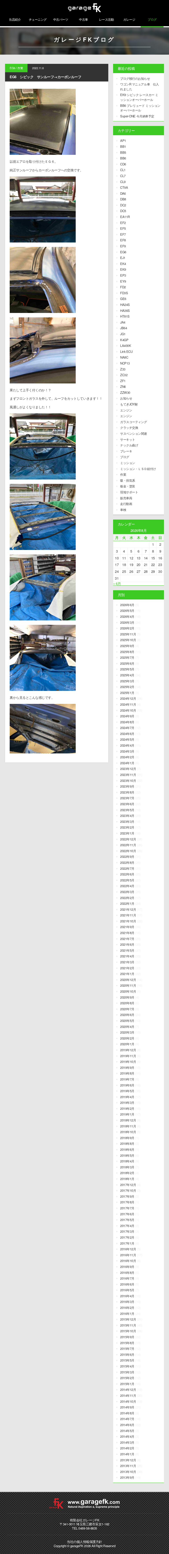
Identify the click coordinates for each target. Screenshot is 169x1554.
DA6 (123, 193)
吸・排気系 (127, 480)
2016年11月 (128, 1254)
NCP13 (125, 363)
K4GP (124, 339)
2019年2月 (127, 1108)
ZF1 (123, 380)
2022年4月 (127, 885)
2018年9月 (127, 1137)
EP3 (123, 275)
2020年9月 (127, 997)
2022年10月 (128, 850)
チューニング (38, 19)
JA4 (122, 322)
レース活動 (106, 19)
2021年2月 (127, 968)
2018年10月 (128, 1131)
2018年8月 (127, 1143)
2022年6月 (127, 874)
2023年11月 (128, 774)
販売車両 (126, 498)
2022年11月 (128, 844)
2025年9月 (127, 645)
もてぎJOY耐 (129, 404)
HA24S (125, 304)
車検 (123, 509)
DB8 (123, 199)
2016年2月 (127, 1307)
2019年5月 (127, 1090)
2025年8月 (127, 651)
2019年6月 (127, 1085)
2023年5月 (127, 809)
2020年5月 (127, 1020)
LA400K (125, 345)
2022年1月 (127, 903)
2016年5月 (127, 1290)
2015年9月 (127, 1336)
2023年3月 (127, 821)
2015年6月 (127, 1354)
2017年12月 (128, 1184)
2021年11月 (128, 915)
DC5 (123, 210)
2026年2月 (127, 628)
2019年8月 (127, 1073)
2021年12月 (128, 909)
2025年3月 (127, 681)
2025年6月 (127, 663)
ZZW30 (125, 392)
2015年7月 (127, 1348)
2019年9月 (127, 1067)
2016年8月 (127, 1272)
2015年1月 (127, 1383)
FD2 (123, 287)
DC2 (123, 205)
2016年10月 (128, 1260)
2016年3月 (127, 1301)
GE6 (123, 298)
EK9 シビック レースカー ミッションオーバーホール (139, 97)
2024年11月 (128, 704)
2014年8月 (127, 1413)
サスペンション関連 (133, 433)
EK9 (123, 269)
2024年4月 (127, 745)
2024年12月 (128, 698)
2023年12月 (128, 768)
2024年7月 (127, 727)
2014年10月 (128, 1401)
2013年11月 (128, 1465)
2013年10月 (128, 1471)
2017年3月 (127, 1231)
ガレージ (129, 19)
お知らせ (126, 398)
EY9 (123, 281)
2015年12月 (128, 1319)
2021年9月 (127, 926)
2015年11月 (128, 1325)
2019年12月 (128, 1049)
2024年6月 (127, 733)
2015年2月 (127, 1377)
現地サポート (129, 492)
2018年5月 (127, 1155)
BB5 (123, 152)
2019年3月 (127, 1102)
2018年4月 (127, 1161)
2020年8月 (127, 1003)
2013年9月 (127, 1477)
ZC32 (123, 374)
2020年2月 (127, 1038)
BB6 (123, 158)
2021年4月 (127, 956)
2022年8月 (127, 862)
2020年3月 (127, 1032)
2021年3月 (127, 962)
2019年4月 (127, 1096)
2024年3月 (127, 751)
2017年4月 (127, 1225)
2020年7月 (127, 1008)
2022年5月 (127, 880)
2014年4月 (127, 1436)
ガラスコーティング (133, 421)
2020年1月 (127, 1044)
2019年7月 (127, 1079)
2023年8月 (127, 792)
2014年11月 (128, 1395)
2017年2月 (127, 1237)
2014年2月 (127, 1448)
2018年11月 (128, 1126)
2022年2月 (127, 897)
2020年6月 (127, 1014)
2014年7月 (127, 1418)
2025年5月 (127, 669)
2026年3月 (127, 622)
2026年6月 (127, 604)
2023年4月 (127, 815)
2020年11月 (128, 985)
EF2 (123, 222)
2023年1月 (127, 833)
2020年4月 (127, 1026)
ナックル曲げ (129, 445)
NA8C (124, 357)
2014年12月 (128, 1389)
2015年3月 (127, 1372)
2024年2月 (127, 757)
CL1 (123, 169)
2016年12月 (128, 1249)
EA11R (125, 216)
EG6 (12, 68)
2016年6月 (127, 1284)
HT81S (125, 316)
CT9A (124, 187)
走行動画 (126, 503)
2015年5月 (127, 1360)
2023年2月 (127, 827)
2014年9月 (127, 1407)
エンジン (126, 410)
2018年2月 (127, 1172)
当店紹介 (15, 19)
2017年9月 (127, 1196)
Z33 (122, 369)
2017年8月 (127, 1202)
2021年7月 (127, 938)
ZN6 (123, 386)
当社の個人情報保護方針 (84, 1541)
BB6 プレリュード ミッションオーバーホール (140, 108)
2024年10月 (128, 710)
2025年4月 (127, 675)
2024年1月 (127, 762)
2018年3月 (127, 1167)
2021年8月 (127, 932)
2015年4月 (127, 1366)
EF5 (123, 228)
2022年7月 (127, 868)
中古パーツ (60, 19)
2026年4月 (127, 616)
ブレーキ (126, 451)
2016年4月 (127, 1295)
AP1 (123, 140)
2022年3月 (127, 891)
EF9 (123, 246)
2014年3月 (127, 1442)
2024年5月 (127, 739)
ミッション (127, 462)
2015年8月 (127, 1342)
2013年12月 (128, 1460)
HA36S (125, 310)
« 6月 (117, 583)
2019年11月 (128, 1055)
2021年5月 (127, 950)
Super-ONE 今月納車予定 (137, 116)
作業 (20, 68)
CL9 (123, 181)
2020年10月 (128, 991)
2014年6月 (127, 1424)
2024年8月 (127, 722)
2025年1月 (127, 692)
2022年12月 (128, 839)
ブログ (152, 19)
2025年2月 (127, 686)
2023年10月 (128, 780)
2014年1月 (127, 1454)
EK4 (123, 263)
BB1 (123, 146)
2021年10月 (128, 921)
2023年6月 (127, 803)
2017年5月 (127, 1219)
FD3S (124, 292)
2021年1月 (127, 973)
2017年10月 (128, 1190)
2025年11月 (128, 634)
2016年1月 (127, 1313)
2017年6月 (127, 1214)
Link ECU (126, 351)
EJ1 (122, 257)
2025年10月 (128, 639)
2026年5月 (127, 610)
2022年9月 (127, 856)
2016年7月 (127, 1278)
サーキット (127, 439)
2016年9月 (127, 1266)
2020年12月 (128, 979)
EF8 (123, 240)
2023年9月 (127, 786)
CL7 (123, 175)
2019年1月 (127, 1114)
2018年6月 (127, 1149)
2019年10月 (128, 1061)
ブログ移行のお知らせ (135, 78)
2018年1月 (127, 1178)
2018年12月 (128, 1120)
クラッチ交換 (129, 427)
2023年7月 (127, 798)
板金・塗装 (127, 486)
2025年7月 (127, 657)
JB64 (123, 328)
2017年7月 (127, 1208)
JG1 (123, 333)
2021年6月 (127, 944)
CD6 (123, 164)
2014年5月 (127, 1430)
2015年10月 (128, 1330)
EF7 (123, 234)
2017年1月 (127, 1243)
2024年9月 (127, 716)
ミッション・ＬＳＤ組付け (138, 468)
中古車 (83, 19)
